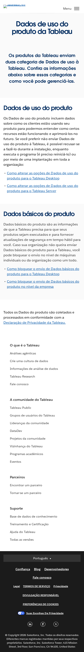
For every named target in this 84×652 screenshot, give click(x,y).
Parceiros (17, 477)
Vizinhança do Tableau (26, 446)
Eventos (15, 462)
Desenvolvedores (56, 569)
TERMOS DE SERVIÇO (36, 586)
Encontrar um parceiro (26, 485)
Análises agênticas (23, 353)
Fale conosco (19, 384)
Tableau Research (22, 376)
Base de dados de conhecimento (33, 516)
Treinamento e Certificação (29, 524)
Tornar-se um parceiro (25, 493)
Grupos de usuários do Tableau (32, 415)
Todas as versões (22, 540)
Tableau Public (20, 408)
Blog (37, 569)
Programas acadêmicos (26, 454)
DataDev (16, 431)
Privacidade (60, 586)
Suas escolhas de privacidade (45, 613)
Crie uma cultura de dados (29, 361)
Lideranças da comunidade (29, 423)
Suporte (16, 508)
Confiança (23, 569)
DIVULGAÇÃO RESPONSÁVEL (41, 595)
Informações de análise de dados (34, 369)
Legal (16, 586)
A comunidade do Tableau (31, 399)
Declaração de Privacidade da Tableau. (34, 322)
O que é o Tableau (24, 345)
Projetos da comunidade (27, 438)
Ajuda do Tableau (22, 532)
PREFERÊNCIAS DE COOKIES (41, 604)
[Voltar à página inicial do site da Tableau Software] (18, 4)
